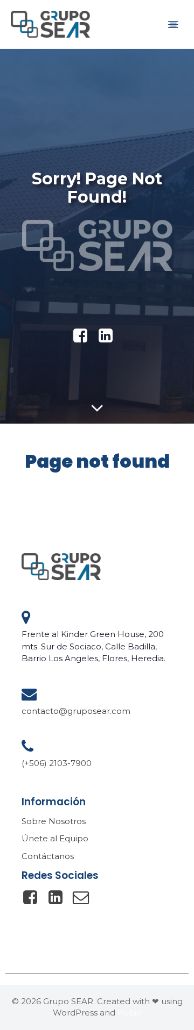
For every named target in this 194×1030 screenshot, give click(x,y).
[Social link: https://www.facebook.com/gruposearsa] (84, 336)
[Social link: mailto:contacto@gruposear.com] (85, 897)
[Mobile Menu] (173, 24)
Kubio (129, 1012)
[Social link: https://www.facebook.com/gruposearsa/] (34, 897)
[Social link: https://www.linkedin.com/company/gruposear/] (109, 336)
